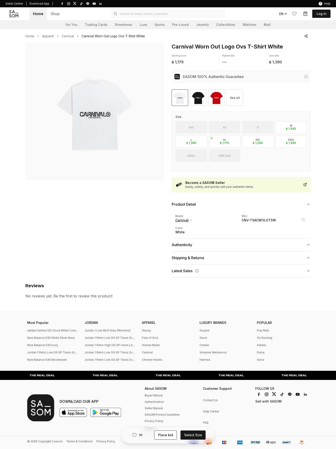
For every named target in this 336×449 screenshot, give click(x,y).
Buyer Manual (154, 395)
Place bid (165, 435)
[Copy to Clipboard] (303, 220)
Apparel (48, 36)
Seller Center (14, 3)
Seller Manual (154, 408)
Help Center (211, 411)
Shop (55, 13)
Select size (193, 435)
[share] (306, 36)
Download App (39, 3)
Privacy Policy (154, 421)
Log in (321, 14)
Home (38, 13)
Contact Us (210, 400)
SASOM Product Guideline (162, 414)
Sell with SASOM (268, 401)
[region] (95, 112)
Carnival (68, 36)
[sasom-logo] (13, 13)
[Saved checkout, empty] (305, 13)
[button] (168, 14)
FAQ (205, 422)
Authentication (154, 401)
